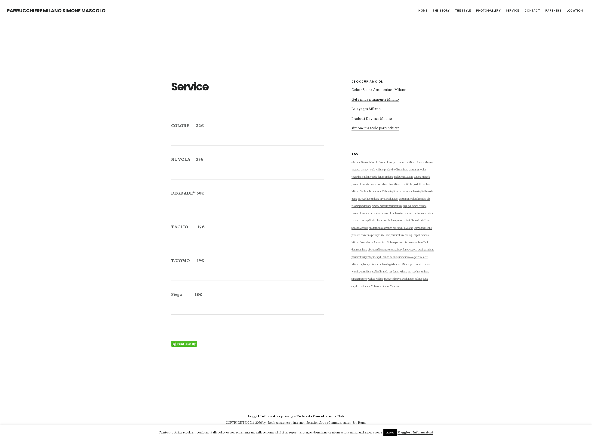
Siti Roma (359, 422)
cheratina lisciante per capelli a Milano (388, 249)
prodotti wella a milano (396, 169)
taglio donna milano (424, 213)
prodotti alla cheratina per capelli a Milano (391, 227)
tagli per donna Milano (414, 205)
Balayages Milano (366, 108)
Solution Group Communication (328, 422)
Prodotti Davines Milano (372, 118)
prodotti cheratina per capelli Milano (371, 235)
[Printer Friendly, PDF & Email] (184, 343)
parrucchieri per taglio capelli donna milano (374, 257)
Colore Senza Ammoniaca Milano (379, 89)
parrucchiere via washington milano (403, 278)
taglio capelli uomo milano (373, 264)
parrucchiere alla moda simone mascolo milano (376, 213)
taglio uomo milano (400, 191)
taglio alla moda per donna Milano (389, 271)
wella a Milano (375, 278)
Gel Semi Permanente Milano (375, 99)
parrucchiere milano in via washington (378, 198)
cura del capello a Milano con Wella (394, 184)
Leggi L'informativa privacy (270, 416)
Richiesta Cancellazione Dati (320, 416)
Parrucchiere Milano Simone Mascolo (56, 10)
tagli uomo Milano (403, 176)
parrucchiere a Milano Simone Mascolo (413, 162)
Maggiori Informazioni (415, 432)
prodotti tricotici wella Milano (367, 169)
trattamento (406, 213)
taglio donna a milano (382, 176)
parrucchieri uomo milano (408, 242)
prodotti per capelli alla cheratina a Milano (374, 220)
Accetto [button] (390, 432)
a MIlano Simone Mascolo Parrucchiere (372, 162)
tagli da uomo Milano (398, 264)
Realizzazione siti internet (286, 422)
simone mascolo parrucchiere (375, 127)
